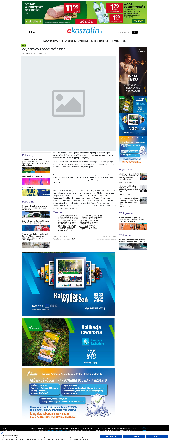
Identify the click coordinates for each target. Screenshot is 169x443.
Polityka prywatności (149, 412)
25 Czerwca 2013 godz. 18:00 (67, 194)
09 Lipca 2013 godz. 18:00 (67, 204)
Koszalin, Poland (37, 11)
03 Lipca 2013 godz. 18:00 (89, 199)
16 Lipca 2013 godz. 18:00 (66, 209)
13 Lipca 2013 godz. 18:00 (66, 207)
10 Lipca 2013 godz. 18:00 (89, 204)
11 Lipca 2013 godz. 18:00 (66, 206)
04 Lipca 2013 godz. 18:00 (67, 201)
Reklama (145, 407)
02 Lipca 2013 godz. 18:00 (67, 199)
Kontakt (144, 409)
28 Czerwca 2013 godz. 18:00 (92, 196)
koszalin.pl (145, 415)
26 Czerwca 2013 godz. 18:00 (92, 194)
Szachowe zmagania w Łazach (105, 218)
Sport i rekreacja (68, 20)
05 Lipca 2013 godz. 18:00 (89, 201)
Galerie (100, 20)
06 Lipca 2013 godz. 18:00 (67, 203)
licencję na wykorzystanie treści (84, 411)
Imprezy (115, 20)
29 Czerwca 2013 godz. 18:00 (68, 198)
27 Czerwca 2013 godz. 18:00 (68, 196)
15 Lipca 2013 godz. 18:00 (88, 207)
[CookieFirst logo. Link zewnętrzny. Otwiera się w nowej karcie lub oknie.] (2, 433)
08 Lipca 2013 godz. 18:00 (89, 203)
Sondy (123, 20)
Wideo (108, 20)
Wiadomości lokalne (87, 20)
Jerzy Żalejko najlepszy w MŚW (64, 218)
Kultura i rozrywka (51, 20)
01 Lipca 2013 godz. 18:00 (91, 198)
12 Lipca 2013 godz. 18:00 (88, 206)
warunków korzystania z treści (58, 409)
